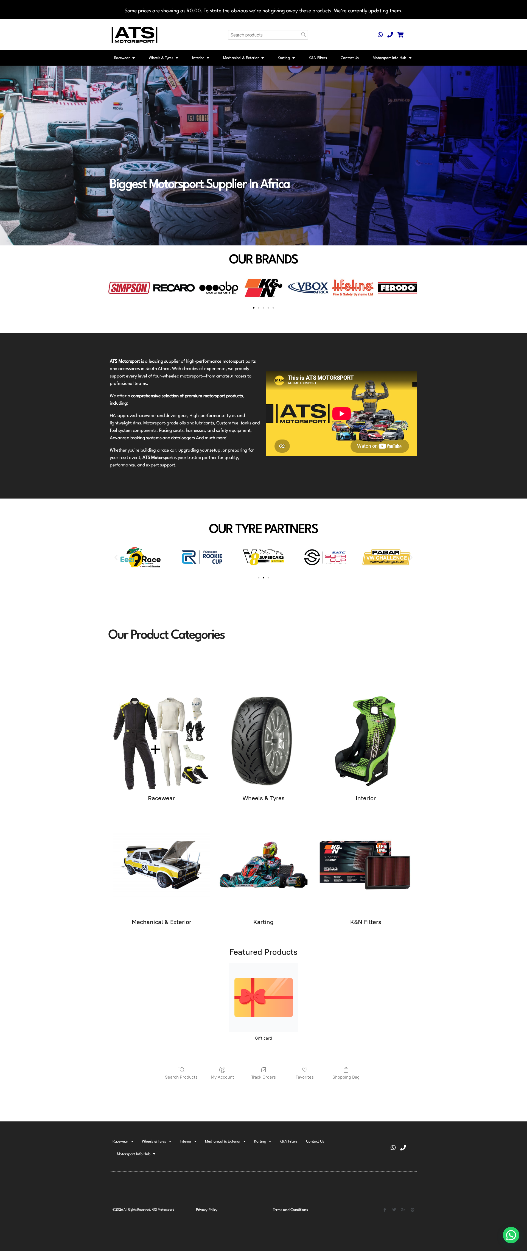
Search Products (181, 1077)
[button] (113, 287)
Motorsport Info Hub (389, 58)
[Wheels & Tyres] (263, 741)
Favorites (305, 1077)
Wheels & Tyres (161, 58)
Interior (198, 58)
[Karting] (263, 865)
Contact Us (349, 58)
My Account (222, 1077)
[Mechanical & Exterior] (161, 865)
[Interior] (365, 741)
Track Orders (263, 1077)
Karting (284, 58)
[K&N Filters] (365, 865)
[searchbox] (268, 35)
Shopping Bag (346, 1077)
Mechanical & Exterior (241, 58)
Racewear (122, 58)
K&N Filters (318, 58)
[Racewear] (161, 741)
